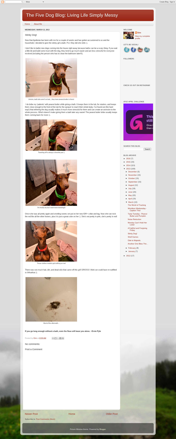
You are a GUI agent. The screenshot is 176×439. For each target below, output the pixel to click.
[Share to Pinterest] (63, 338)
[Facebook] (133, 53)
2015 (128, 162)
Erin (139, 33)
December (132, 172)
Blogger (102, 429)
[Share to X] (58, 338)
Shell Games (133, 237)
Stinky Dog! (132, 234)
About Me (38, 24)
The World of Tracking (137, 205)
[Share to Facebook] (60, 338)
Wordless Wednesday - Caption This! (137, 209)
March (131, 202)
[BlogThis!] (55, 338)
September (133, 182)
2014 (128, 165)
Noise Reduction (134, 219)
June (130, 192)
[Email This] (53, 338)
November (132, 175)
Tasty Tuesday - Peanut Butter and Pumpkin (137, 215)
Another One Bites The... (138, 244)
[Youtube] (140, 53)
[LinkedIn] (147, 53)
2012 (128, 256)
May (130, 195)
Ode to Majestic (134, 240)
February (132, 248)
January (131, 251)
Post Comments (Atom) (45, 419)
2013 (128, 169)
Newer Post (31, 414)
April (130, 199)
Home (27, 24)
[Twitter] (126, 53)
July (130, 189)
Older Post (112, 414)
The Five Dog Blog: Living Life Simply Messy (72, 15)
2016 (128, 159)
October (131, 178)
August (131, 185)
